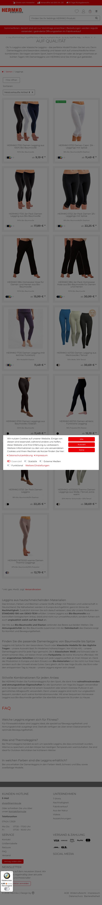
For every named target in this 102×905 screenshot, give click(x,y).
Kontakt (6, 839)
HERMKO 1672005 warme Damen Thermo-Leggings (25, 561)
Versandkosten (33, 589)
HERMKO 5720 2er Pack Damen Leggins (25, 490)
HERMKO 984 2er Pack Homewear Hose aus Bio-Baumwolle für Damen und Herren (76, 284)
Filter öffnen (11, 80)
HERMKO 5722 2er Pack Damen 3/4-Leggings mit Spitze (76, 215)
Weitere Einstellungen (37, 465)
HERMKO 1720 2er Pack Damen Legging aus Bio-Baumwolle (25, 215)
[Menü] (11, 872)
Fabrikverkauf (60, 806)
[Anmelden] (83, 11)
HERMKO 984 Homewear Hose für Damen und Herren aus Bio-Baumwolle (25, 284)
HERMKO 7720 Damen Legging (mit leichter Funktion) (25, 354)
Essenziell (16, 461)
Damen (9, 72)
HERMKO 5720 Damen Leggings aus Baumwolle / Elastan (25, 422)
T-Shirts (57, 798)
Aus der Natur (60, 810)
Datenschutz (76, 896)
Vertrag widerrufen (13, 861)
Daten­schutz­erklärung (20, 455)
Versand (6, 855)
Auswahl (82, 444)
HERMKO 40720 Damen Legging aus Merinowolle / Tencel (76, 354)
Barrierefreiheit (92, 896)
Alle (81, 439)
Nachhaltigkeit (61, 802)
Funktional (17, 465)
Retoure (6, 847)
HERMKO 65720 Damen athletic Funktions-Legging (77, 422)
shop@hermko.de (11, 803)
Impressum (94, 893)
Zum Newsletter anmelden (16, 883)
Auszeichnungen (62, 818)
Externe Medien (52, 461)
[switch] (7, 888)
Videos (56, 814)
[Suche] (96, 18)
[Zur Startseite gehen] (2, 72)
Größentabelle (9, 843)
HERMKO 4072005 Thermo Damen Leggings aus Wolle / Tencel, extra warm (76, 491)
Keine (81, 450)
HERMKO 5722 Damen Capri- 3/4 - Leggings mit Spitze (76, 146)
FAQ (4, 851)
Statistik (32, 461)
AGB (66, 893)
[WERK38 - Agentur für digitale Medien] (33, 893)
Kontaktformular (17, 811)
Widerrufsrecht (78, 893)
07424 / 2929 (8, 821)
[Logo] (13, 10)
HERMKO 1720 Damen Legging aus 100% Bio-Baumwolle (25, 146)
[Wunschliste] (76, 11)
